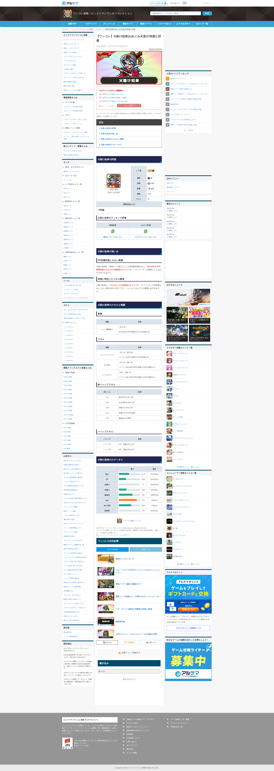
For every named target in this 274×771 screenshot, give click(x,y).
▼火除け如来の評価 (107, 128)
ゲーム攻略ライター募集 (180, 719)
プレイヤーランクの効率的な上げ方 (183, 119)
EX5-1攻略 (67, 427)
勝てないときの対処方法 (72, 469)
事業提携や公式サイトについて (138, 731)
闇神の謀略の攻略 (70, 82)
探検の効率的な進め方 (71, 155)
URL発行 (130, 642)
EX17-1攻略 (68, 419)
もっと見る (188, 130)
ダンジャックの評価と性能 (73, 111)
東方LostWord (178, 452)
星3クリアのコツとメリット (73, 523)
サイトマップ (131, 745)
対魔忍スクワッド (179, 375)
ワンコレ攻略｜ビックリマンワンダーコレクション (102, 13)
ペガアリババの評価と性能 (73, 106)
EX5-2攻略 (67, 432)
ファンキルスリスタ (180, 368)
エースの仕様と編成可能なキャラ (75, 498)
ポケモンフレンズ (179, 424)
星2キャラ (67, 193)
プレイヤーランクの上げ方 (73, 540)
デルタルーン (178, 549)
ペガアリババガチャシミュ (73, 123)
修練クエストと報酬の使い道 (74, 545)
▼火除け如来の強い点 (108, 134)
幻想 (152, 183)
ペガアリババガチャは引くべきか (114, 98)
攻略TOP (72, 24)
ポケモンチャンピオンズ (182, 486)
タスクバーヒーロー (180, 493)
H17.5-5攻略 (68, 398)
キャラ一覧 (67, 180)
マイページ (170, 191)
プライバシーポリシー (179, 723)
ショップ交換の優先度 (71, 578)
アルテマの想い (132, 723)
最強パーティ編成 (70, 52)
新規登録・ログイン (174, 187)
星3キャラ (67, 188)
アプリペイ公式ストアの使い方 (74, 73)
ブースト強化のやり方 (71, 481)
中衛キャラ (67, 210)
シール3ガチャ (69, 335)
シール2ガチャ (69, 331)
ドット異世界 (178, 431)
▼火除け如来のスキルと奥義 (111, 139)
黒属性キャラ (68, 244)
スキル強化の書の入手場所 (73, 570)
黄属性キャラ (68, 239)
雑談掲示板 (67, 632)
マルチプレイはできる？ (72, 595)
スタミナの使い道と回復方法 (74, 561)
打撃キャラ (67, 273)
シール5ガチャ (69, 344)
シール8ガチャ (69, 356)
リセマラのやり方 (70, 61)
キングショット (179, 410)
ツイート (108, 642)
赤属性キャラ (68, 223)
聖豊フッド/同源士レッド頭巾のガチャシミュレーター (189, 94)
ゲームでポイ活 (157, 3)
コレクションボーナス (71, 293)
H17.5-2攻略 (68, 394)
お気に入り (152, 642)
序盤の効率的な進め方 (71, 465)
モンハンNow (178, 417)
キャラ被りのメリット (71, 574)
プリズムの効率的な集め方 (73, 553)
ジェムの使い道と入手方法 (73, 565)
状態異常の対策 (69, 536)
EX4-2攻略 (67, 444)
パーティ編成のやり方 (71, 515)
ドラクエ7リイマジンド (182, 507)
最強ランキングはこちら (112, 237)
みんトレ (176, 389)
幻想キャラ (67, 261)
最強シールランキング (71, 48)
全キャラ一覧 (202, 24)
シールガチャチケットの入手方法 (75, 298)
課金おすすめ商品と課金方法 (74, 582)
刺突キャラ (67, 269)
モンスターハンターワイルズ (184, 521)
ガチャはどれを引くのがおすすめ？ (76, 310)
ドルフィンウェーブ (180, 361)
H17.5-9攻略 (68, 410)
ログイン (206, 3)
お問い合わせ (131, 742)
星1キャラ (67, 197)
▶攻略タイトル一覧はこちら (188, 467)
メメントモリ (178, 459)
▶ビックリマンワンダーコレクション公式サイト (113, 535)
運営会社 (129, 749)
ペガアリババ (91, 24)
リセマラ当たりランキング (73, 56)
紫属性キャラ (68, 235)
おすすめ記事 (112, 549)
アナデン (176, 396)
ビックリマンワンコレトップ (74, 39)
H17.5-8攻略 (68, 406)
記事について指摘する (131, 653)
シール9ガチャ (69, 360)
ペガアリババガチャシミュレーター (115, 101)
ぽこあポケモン (179, 479)
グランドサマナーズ (180, 445)
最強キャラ (128, 24)
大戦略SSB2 (177, 556)
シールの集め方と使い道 (72, 285)
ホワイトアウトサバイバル (183, 438)
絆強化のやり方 (69, 494)
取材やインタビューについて (137, 727)
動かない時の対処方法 (71, 620)
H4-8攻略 (67, 448)
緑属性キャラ (68, 231)
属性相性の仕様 (69, 519)
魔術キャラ (67, 256)
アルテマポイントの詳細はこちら (189, 628)
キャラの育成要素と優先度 (73, 477)
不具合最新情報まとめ (71, 612)
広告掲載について (133, 738)
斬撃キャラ (67, 265)
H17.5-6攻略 (68, 402)
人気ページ (146, 549)
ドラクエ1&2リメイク (181, 500)
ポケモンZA (177, 514)
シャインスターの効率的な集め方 (75, 557)
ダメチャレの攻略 (70, 65)
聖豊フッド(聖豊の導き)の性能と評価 (183, 125)
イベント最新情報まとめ (72, 528)
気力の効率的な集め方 (71, 549)
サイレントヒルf (179, 535)
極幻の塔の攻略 (69, 86)
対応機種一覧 (68, 591)
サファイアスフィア (180, 354)
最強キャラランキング (71, 44)
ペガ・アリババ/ (189, 84)
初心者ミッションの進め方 (73, 473)
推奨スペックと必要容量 (72, 587)
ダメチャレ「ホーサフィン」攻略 (75, 132)
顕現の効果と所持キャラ (72, 599)
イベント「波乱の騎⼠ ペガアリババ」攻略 (77, 138)
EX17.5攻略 (68, 389)
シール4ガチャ (69, 339)
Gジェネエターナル (180, 382)
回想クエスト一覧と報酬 (72, 90)
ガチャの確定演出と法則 (72, 314)
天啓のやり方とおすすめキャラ (74, 502)
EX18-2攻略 (68, 381)
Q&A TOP (170, 183)
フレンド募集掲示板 (71, 636)
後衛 (152, 188)
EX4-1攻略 (67, 440)
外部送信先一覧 (177, 727)
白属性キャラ (68, 248)
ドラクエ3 (176, 542)
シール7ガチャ (69, 352)
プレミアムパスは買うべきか (74, 603)
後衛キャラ (67, 214)
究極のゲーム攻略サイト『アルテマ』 (141, 719)
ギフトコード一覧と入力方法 (74, 77)
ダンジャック (109, 24)
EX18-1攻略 (68, 377)
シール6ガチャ (69, 348)
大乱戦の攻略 (68, 69)
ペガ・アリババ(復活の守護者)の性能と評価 (185, 99)
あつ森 (175, 528)
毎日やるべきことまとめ (72, 460)
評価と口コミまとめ (71, 616)
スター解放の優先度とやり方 (74, 486)
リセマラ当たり (165, 24)
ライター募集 (131, 753)
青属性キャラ (68, 227)
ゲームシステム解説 (71, 507)
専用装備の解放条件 (71, 490)
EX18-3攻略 (68, 385)
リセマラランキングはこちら (145, 237)
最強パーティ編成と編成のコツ (181, 89)
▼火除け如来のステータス (110, 145)
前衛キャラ (67, 206)
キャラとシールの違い (71, 289)
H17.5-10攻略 (68, 415)
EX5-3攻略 (67, 436)
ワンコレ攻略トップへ (132, 521)
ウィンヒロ (177, 403)
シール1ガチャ (69, 327)
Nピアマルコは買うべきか (73, 151)
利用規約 (129, 734)
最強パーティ (146, 24)
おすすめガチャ (183, 24)
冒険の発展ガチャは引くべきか (74, 318)
